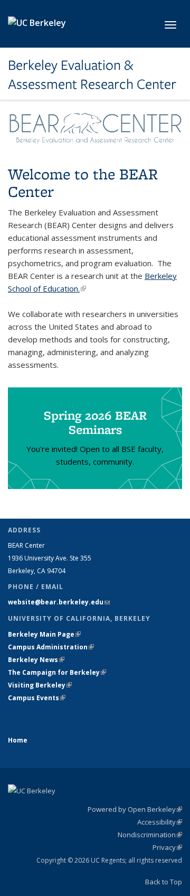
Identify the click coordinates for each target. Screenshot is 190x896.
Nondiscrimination (150, 834)
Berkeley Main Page (44, 634)
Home (17, 740)
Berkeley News (36, 659)
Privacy (167, 847)
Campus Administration (51, 646)
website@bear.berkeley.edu (59, 602)
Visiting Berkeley (40, 685)
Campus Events (36, 697)
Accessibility (159, 822)
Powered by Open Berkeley (135, 809)
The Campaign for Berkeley (57, 672)
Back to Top (163, 881)
